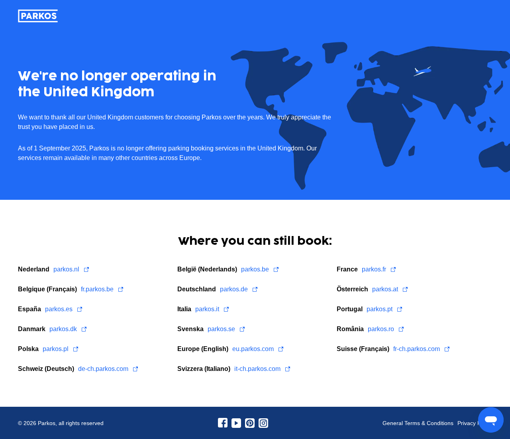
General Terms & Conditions (417, 423)
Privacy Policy (474, 423)
